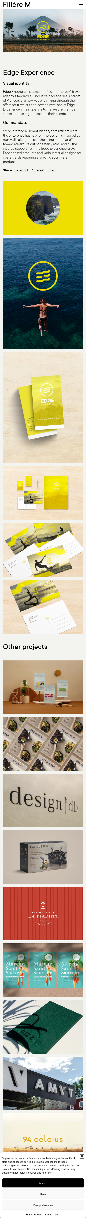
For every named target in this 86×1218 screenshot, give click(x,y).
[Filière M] (16, 4)
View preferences (43, 1205)
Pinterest (37, 171)
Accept (43, 1183)
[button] (82, 1156)
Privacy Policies (34, 1214)
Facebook (21, 171)
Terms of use (52, 1214)
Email (50, 171)
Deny (43, 1194)
